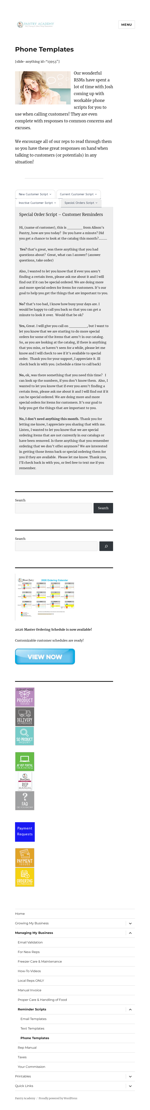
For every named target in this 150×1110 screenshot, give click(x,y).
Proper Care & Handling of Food (42, 1000)
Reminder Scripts (32, 1009)
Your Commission (31, 1067)
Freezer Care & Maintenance (40, 961)
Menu (126, 25)
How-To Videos (29, 971)
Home (20, 914)
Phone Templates (35, 1038)
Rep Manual (27, 1047)
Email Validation (30, 942)
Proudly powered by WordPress (58, 1098)
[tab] (35, 194)
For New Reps (29, 952)
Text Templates (32, 1028)
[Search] (106, 546)
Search (20, 500)
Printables (23, 1076)
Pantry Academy (25, 1098)
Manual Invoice (29, 990)
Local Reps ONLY (31, 981)
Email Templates (33, 1019)
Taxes (22, 1057)
